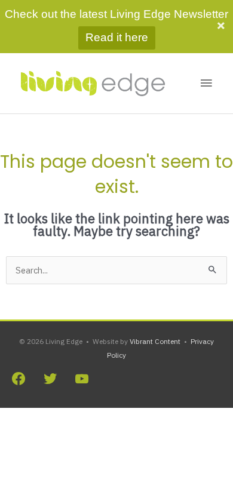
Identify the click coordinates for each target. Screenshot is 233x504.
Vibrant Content (155, 341)
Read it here (116, 37)
